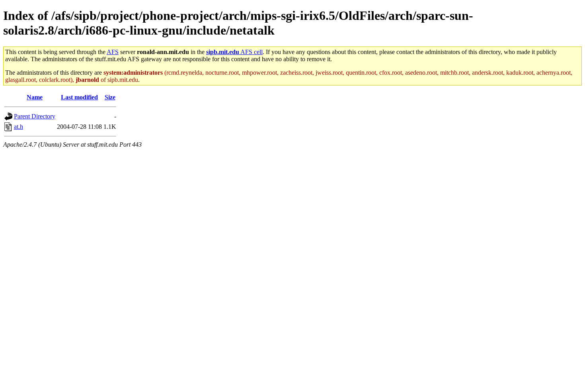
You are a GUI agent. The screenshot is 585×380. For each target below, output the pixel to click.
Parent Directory (34, 116)
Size (110, 97)
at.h (18, 126)
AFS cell (234, 51)
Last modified (79, 97)
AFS (113, 51)
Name (35, 97)
